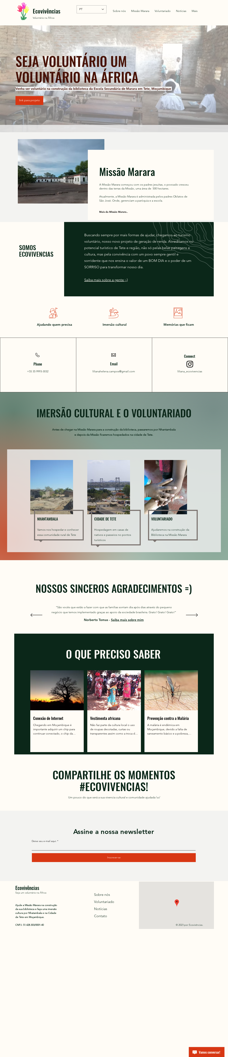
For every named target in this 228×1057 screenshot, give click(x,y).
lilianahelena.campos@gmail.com (113, 371)
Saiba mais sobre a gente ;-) (106, 280)
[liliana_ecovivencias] (189, 364)
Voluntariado (104, 902)
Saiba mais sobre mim (127, 620)
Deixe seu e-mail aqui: (44, 841)
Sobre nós (102, 894)
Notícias (100, 909)
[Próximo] (192, 615)
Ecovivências (46, 11)
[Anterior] (36, 615)
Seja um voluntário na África (30, 892)
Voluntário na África (43, 17)
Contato (100, 916)
